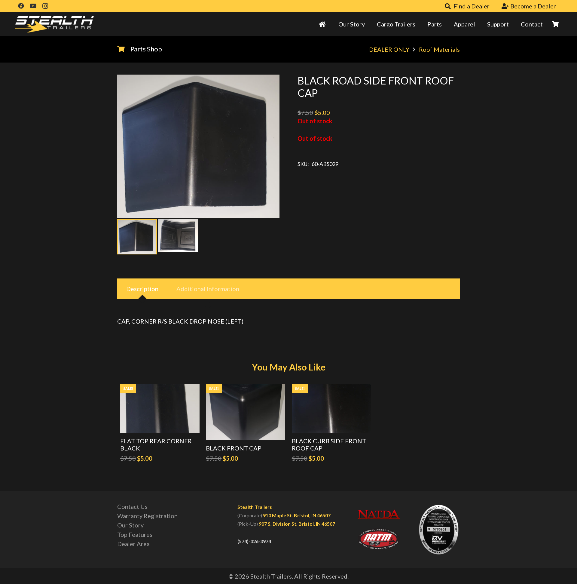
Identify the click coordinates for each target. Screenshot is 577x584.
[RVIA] (439, 530)
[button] (267, 87)
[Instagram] (45, 6)
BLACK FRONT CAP (233, 448)
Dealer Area (133, 543)
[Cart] (555, 24)
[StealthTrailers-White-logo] (54, 24)
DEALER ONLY (389, 49)
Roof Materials (439, 49)
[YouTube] (33, 6)
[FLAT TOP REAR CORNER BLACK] (160, 408)
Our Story (130, 525)
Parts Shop (146, 49)
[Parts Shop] (123, 49)
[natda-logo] (379, 514)
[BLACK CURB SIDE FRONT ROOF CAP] (331, 408)
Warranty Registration (147, 515)
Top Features (134, 534)
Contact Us (132, 506)
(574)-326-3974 (254, 541)
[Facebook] (21, 6)
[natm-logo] (379, 539)
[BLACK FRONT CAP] (245, 412)
